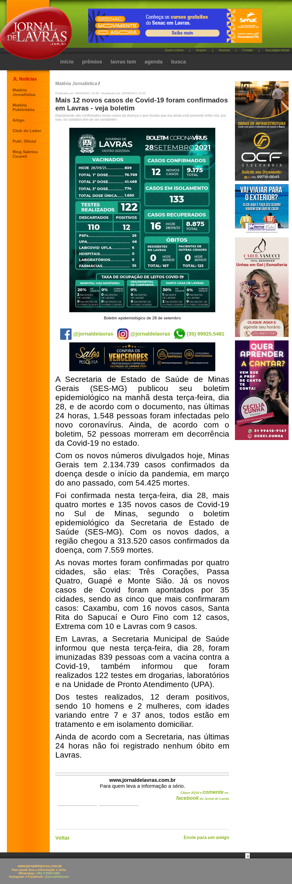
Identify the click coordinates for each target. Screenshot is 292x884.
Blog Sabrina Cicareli (25, 154)
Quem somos (174, 50)
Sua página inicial (277, 50)
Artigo (19, 120)
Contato (247, 50)
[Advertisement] (146, 871)
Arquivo (201, 50)
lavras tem (123, 62)
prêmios (92, 62)
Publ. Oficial (24, 141)
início (67, 62)
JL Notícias (25, 79)
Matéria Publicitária (24, 107)
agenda (154, 62)
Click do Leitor (27, 130)
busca (178, 62)
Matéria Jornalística (24, 92)
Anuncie (224, 50)
